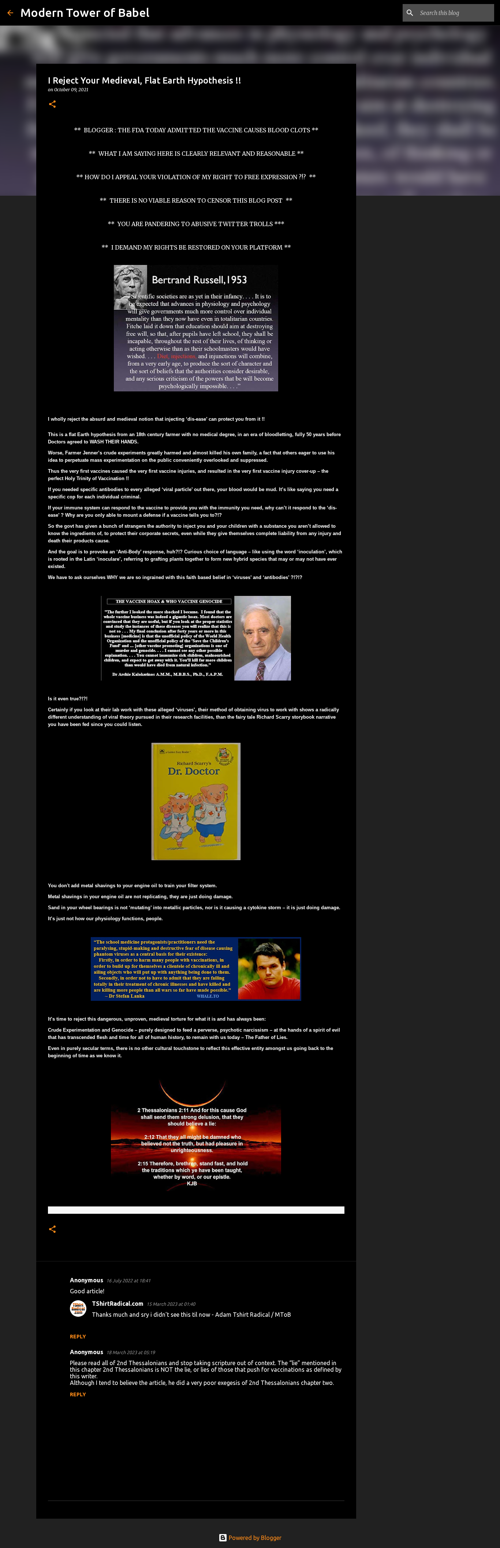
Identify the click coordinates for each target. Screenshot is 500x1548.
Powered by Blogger (254, 1537)
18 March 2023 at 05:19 (130, 1352)
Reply (78, 1336)
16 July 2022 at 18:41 (128, 1280)
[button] (52, 105)
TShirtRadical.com (117, 1303)
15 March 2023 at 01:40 (170, 1303)
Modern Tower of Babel (84, 12)
